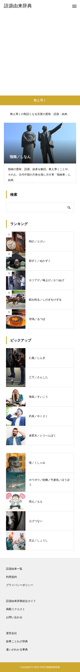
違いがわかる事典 (17, 649)
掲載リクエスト (15, 609)
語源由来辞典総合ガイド (21, 600)
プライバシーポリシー (19, 585)
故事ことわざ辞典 (17, 641)
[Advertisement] (40, 54)
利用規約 (11, 576)
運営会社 (11, 633)
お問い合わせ (14, 617)
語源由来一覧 (14, 568)
